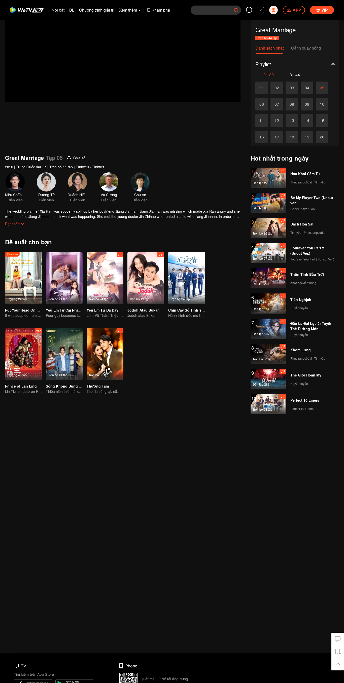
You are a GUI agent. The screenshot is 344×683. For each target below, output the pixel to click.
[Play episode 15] (322, 120)
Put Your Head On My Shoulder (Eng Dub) (41, 310)
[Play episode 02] (276, 88)
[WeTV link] (27, 10)
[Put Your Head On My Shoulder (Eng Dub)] (23, 278)
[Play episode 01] (261, 88)
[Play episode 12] (276, 120)
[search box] (236, 10)
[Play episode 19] (307, 137)
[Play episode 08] (292, 104)
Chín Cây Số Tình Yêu (187, 310)
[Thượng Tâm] (105, 354)
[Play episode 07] (276, 104)
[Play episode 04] (307, 88)
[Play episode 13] (292, 120)
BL (71, 10)
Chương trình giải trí (96, 10)
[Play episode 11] (261, 120)
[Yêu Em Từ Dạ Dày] (105, 278)
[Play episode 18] (292, 137)
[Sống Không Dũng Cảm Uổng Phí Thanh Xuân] (64, 354)
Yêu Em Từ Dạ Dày (102, 310)
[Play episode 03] (292, 88)
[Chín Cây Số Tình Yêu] (186, 278)
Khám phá (161, 10)
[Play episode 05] (322, 88)
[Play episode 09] (307, 104)
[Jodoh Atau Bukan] (145, 278)
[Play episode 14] (307, 120)
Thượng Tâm (98, 386)
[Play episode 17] (276, 137)
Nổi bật (58, 10)
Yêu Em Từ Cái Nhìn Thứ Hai (70, 310)
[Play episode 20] (322, 137)
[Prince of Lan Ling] (23, 354)
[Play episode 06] (261, 104)
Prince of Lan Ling (21, 386)
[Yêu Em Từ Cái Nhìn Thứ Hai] (64, 278)
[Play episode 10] (322, 104)
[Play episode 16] (261, 137)
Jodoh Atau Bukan (143, 310)
